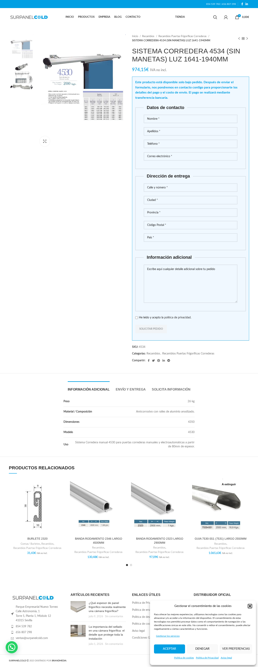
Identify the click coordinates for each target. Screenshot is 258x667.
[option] (21, 46)
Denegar (202, 648)
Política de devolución (145, 617)
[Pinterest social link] (158, 360)
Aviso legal (226, 658)
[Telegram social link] (168, 360)
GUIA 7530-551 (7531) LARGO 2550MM (221, 538)
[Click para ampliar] (45, 141)
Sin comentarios (114, 616)
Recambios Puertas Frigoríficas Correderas (182, 36)
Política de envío (142, 610)
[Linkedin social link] (246, 4)
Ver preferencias (236, 648)
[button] (250, 606)
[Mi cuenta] (226, 17)
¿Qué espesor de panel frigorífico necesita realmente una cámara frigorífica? (107, 606)
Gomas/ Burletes (30, 543)
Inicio (135, 36)
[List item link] (36, 626)
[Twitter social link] (153, 360)
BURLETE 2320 (37, 538)
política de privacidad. (177, 317)
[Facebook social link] (242, 4)
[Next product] (247, 38)
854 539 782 (213, 4)
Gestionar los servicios (168, 636)
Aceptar (169, 648)
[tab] (89, 387)
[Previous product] (239, 38)
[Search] (215, 17)
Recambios (148, 36)
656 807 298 (229, 4)
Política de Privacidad (207, 658)
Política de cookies (184, 658)
